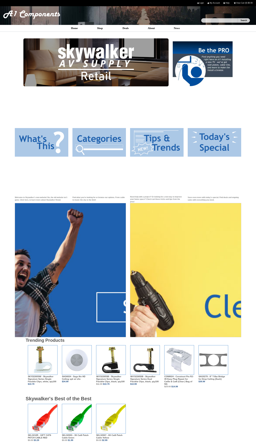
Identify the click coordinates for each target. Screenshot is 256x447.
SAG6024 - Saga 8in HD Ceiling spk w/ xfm (73, 377)
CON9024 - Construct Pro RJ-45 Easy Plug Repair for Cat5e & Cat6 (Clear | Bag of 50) (179, 380)
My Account (214, 3)
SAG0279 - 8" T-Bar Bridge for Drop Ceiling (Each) (212, 377)
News (177, 28)
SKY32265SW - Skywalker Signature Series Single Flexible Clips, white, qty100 (42, 379)
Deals (126, 28)
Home (74, 28)
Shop (100, 28)
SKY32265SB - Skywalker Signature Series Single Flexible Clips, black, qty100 (110, 379)
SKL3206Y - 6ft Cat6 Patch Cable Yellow (109, 436)
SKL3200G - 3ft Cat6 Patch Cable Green (75, 436)
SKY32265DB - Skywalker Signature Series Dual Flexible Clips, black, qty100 (144, 379)
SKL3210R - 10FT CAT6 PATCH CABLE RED (39, 436)
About (151, 28)
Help (227, 3)
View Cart (244, 3)
